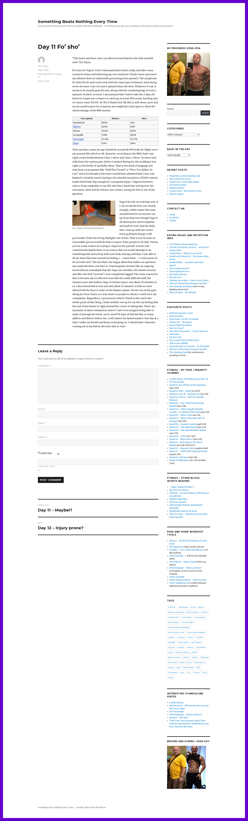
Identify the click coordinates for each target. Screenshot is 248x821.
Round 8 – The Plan (178, 717)
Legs (170, 652)
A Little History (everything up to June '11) (188, 379)
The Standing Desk (178, 352)
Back (200, 607)
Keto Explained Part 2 (179, 271)
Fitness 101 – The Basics (180, 322)
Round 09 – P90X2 (178, 436)
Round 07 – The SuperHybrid (183, 427)
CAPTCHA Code (46, 466)
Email (42, 423)
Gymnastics (196, 642)
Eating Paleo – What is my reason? (185, 253)
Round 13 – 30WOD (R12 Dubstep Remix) (188, 451)
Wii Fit (40, 81)
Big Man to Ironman (178, 490)
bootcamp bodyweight (179, 627)
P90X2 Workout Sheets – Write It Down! (187, 580)
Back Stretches (176, 316)
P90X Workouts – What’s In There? (185, 714)
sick (182, 672)
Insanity (180, 647)
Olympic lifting (182, 652)
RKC (198, 667)
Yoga (46, 81)
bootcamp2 (200, 617)
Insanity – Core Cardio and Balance (186, 550)
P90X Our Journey (177, 502)
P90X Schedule (176, 556)
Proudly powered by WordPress (91, 807)
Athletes (77, 127)
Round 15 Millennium (179, 460)
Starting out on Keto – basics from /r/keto (189, 280)
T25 (188, 672)
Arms (193, 607)
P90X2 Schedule (177, 577)
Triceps (196, 672)
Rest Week (189, 667)
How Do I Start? (176, 328)
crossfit (199, 637)
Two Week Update (178, 185)
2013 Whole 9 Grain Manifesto (183, 244)
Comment (44, 366)
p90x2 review (174, 657)
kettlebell (200, 647)
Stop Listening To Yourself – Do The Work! (189, 346)
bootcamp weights (196, 632)
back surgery (193, 612)
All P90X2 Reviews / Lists (181, 313)
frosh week (183, 642)
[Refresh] (58, 453)
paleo (195, 657)
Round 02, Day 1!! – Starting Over (184, 394)
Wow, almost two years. (180, 179)
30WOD (172, 607)
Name (42, 409)
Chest (190, 637)
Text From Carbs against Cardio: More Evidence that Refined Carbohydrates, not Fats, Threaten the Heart (189, 723)
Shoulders (173, 672)
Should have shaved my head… (183, 511)
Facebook (173, 217)
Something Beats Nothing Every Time (77, 21)
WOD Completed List (179, 583)
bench (205, 612)
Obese (76, 143)
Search (170, 109)
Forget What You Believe (180, 325)
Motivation (174, 334)
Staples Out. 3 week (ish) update (184, 182)
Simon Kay (43, 66)
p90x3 (186, 657)
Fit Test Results (176, 382)
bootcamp (187, 617)
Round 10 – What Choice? (181, 439)
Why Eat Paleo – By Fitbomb (182, 292)
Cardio (171, 637)
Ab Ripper (183, 607)
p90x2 (194, 652)
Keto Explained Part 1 (179, 268)
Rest (179, 667)
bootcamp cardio (176, 632)
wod (204, 672)
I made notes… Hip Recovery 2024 (185, 191)
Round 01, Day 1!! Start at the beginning (187, 385)
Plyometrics (199, 662)
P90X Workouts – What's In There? (185, 568)
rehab (171, 667)
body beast (173, 617)
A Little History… (177, 702)
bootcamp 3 (188, 622)
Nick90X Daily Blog (178, 499)
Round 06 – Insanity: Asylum (183, 424)
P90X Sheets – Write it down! (182, 562)
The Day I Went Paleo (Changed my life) (188, 283)
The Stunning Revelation (181, 286)
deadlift (171, 642)
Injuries (171, 647)
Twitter (172, 220)
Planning (204, 657)
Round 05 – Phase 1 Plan (180, 415)
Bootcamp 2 (174, 622)
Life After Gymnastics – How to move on (188, 331)
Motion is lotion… (177, 188)
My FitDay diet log (178, 274)
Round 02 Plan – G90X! (180, 391)
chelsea (181, 637)
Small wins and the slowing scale (184, 176)
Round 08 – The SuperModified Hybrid (187, 430)
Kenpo (190, 647)
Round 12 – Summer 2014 (181, 448)
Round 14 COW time (178, 457)
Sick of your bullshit (178, 343)
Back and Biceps (176, 612)
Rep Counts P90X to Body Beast (184, 340)
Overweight (78, 139)
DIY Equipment (176, 547)
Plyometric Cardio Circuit (179, 662)
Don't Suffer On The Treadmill (183, 319)
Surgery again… (176, 194)
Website (42, 437)
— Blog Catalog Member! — (182, 487)
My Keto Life (175, 277)
